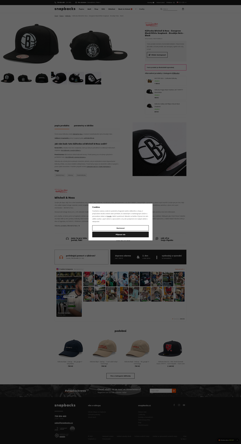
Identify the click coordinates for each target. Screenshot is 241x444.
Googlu (109, 216)
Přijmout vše (120, 234)
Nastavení (121, 228)
